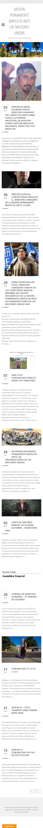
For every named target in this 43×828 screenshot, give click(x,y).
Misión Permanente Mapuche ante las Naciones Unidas (19, 21)
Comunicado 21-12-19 (23, 668)
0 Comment (5, 132)
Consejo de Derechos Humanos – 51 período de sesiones (24, 597)
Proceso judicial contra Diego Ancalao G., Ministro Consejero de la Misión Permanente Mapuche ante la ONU (21, 200)
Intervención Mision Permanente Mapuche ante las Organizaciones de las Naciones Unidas (21, 457)
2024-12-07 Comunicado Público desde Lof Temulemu (23, 378)
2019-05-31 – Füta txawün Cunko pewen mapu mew (24, 710)
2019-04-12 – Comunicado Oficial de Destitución (23, 752)
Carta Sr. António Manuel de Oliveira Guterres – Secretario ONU (21, 526)
